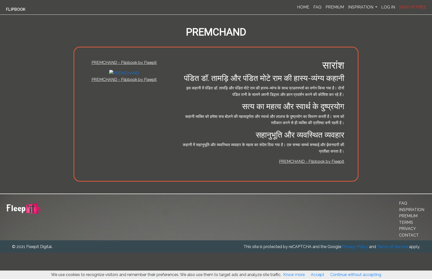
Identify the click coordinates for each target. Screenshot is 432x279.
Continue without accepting (355, 274)
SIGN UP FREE (412, 7)
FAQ (317, 7)
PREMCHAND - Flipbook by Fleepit (124, 62)
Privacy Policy (355, 246)
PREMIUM (335, 7)
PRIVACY (407, 228)
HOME (303, 7)
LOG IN (388, 7)
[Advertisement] (26, 123)
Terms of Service (392, 246)
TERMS (406, 222)
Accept (317, 274)
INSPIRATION (361, 7)
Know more (294, 274)
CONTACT (409, 235)
